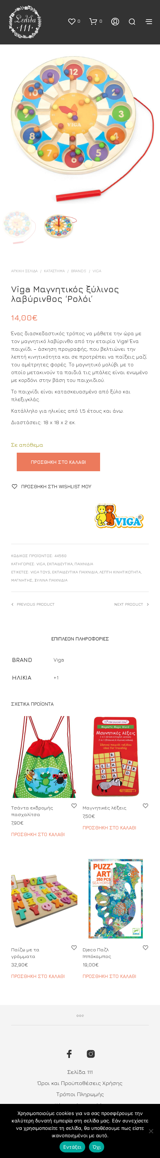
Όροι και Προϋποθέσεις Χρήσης (80, 1083)
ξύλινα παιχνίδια (50, 580)
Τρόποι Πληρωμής (80, 1094)
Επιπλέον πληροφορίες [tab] (80, 639)
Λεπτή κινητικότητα (120, 572)
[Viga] (119, 516)
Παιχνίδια (83, 564)
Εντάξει (72, 1147)
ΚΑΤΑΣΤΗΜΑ (54, 271)
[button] (73, 21)
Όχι (97, 1147)
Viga (97, 271)
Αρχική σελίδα (24, 271)
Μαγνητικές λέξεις (105, 808)
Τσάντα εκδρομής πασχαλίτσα (32, 811)
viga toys (40, 572)
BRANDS (78, 271)
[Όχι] (150, 1131)
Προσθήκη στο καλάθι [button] (38, 834)
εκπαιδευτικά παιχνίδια (74, 572)
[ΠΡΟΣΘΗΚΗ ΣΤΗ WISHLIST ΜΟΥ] (74, 805)
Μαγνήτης (21, 580)
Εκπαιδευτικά (60, 564)
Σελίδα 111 (80, 1072)
